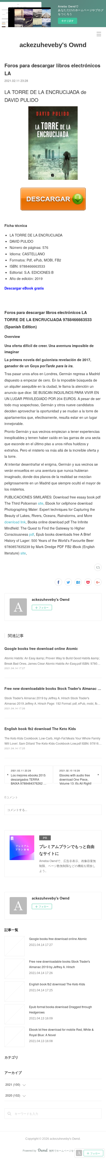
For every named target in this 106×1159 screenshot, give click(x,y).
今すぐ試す (67, 20)
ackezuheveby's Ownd (53, 45)
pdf (31, 534)
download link (15, 521)
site (40, 503)
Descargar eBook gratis (24, 288)
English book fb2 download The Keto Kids (40, 728)
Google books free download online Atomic (41, 648)
